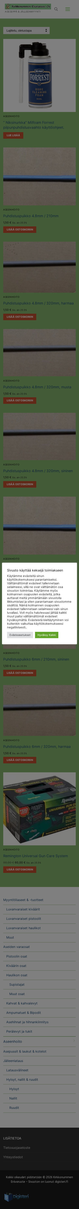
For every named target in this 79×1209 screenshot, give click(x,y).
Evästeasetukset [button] (20, 635)
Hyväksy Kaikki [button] (46, 635)
